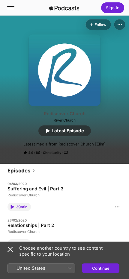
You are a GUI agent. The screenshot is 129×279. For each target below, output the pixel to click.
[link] (21, 170)
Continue (101, 268)
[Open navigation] (10, 7)
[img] (64, 8)
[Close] (10, 249)
